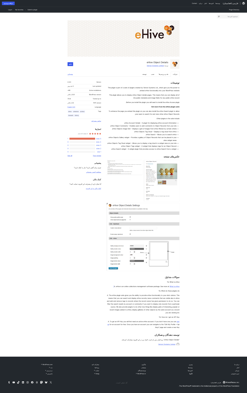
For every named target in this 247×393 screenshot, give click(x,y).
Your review (97, 156)
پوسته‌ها (190, 367)
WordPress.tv (141, 373)
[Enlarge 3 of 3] (177, 205)
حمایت (96, 370)
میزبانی (237, 370)
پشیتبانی (143, 367)
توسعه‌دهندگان (142, 370)
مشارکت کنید (95, 364)
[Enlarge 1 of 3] (177, 163)
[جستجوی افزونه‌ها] (219, 16)
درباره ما (236, 364)
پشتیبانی (70, 74)
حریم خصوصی (235, 373)
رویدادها (97, 367)
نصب (152, 74)
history (77, 115)
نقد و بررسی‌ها (163, 74)
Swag (96, 373)
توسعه (144, 74)
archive (82, 111)
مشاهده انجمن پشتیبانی (93, 172)
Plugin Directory (234, 10)
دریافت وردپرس (8, 3)
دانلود (70, 64)
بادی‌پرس (49, 373)
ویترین (191, 364)
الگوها (191, 373)
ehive (69, 111)
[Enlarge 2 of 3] (140, 163)
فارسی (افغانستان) (216, 382)
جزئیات (175, 74)
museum (70, 115)
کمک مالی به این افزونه (93, 188)
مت (50, 367)
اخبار (238, 367)
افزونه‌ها (190, 370)
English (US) (71, 107)
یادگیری (144, 364)
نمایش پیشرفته (96, 121)
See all (70, 156)
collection (76, 111)
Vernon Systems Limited (155, 66)
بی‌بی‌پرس (48, 370)
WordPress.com (46, 364)
